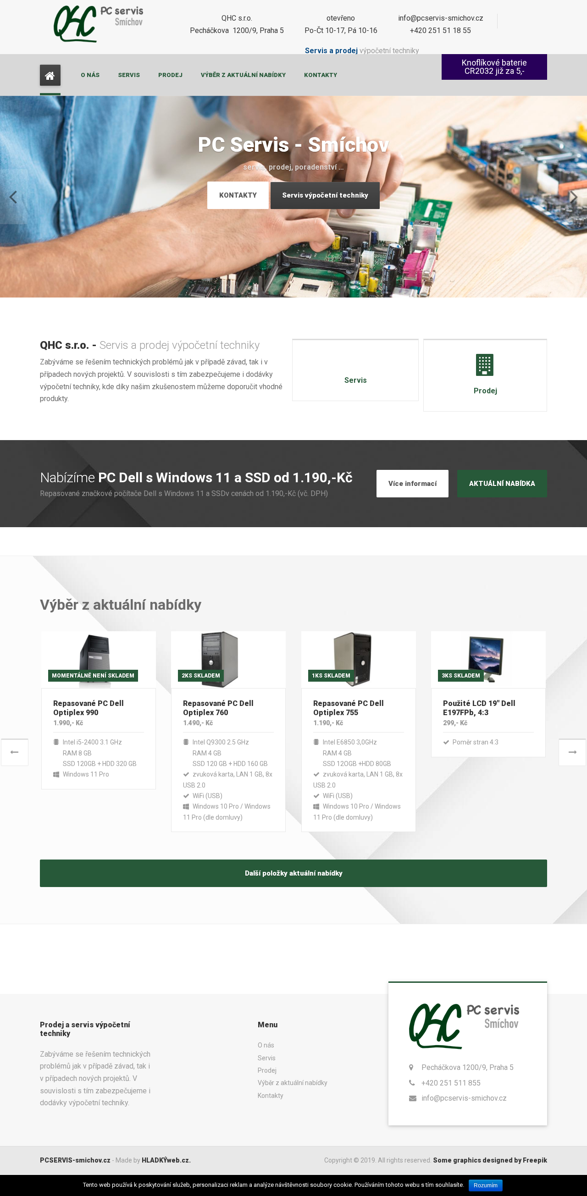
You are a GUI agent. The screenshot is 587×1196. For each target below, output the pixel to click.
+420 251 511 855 (451, 1083)
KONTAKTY (238, 195)
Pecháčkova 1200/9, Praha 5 (467, 1067)
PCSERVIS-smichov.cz (75, 1160)
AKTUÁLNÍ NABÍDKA (502, 484)
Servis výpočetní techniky (325, 195)
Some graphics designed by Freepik (490, 1160)
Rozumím (486, 1185)
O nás (90, 75)
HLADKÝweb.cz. (166, 1160)
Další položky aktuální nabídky (294, 873)
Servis (129, 75)
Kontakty (320, 75)
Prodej (170, 75)
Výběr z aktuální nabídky (243, 75)
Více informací (412, 484)
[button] (14, 196)
